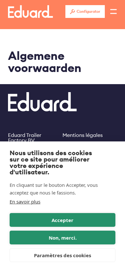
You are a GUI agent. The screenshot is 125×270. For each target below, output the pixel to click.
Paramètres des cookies (62, 255)
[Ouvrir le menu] (113, 11)
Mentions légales (83, 135)
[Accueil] (30, 11)
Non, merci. (63, 237)
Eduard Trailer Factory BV (24, 135)
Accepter (62, 220)
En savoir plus (25, 201)
